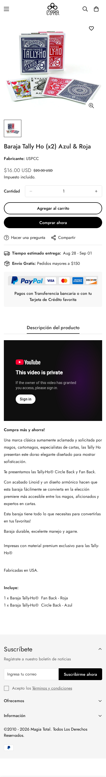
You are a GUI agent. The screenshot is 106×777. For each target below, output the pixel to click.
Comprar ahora (53, 223)
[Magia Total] (53, 9)
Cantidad (12, 191)
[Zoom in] (91, 105)
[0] (96, 9)
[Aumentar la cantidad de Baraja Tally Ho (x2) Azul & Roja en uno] (96, 191)
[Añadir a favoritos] (91, 28)
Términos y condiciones (52, 688)
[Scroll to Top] (97, 750)
